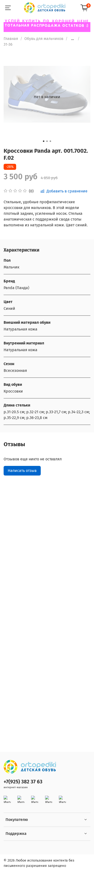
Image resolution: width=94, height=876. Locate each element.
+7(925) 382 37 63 (23, 782)
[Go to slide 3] (50, 141)
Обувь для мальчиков (43, 38)
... (72, 39)
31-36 (8, 44)
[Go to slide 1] (43, 141)
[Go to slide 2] (47, 141)
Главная (11, 38)
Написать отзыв (22, 470)
